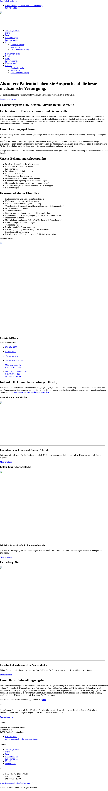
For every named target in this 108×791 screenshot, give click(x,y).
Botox (7, 35)
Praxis (7, 33)
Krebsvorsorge (11, 37)
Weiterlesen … (6, 717)
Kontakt (8, 42)
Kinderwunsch (11, 40)
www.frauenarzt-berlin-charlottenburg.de (17, 783)
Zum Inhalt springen (8, 1)
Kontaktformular (17, 45)
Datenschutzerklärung (20, 49)
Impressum (15, 47)
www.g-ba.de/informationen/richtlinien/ (31, 392)
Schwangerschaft (12, 30)
